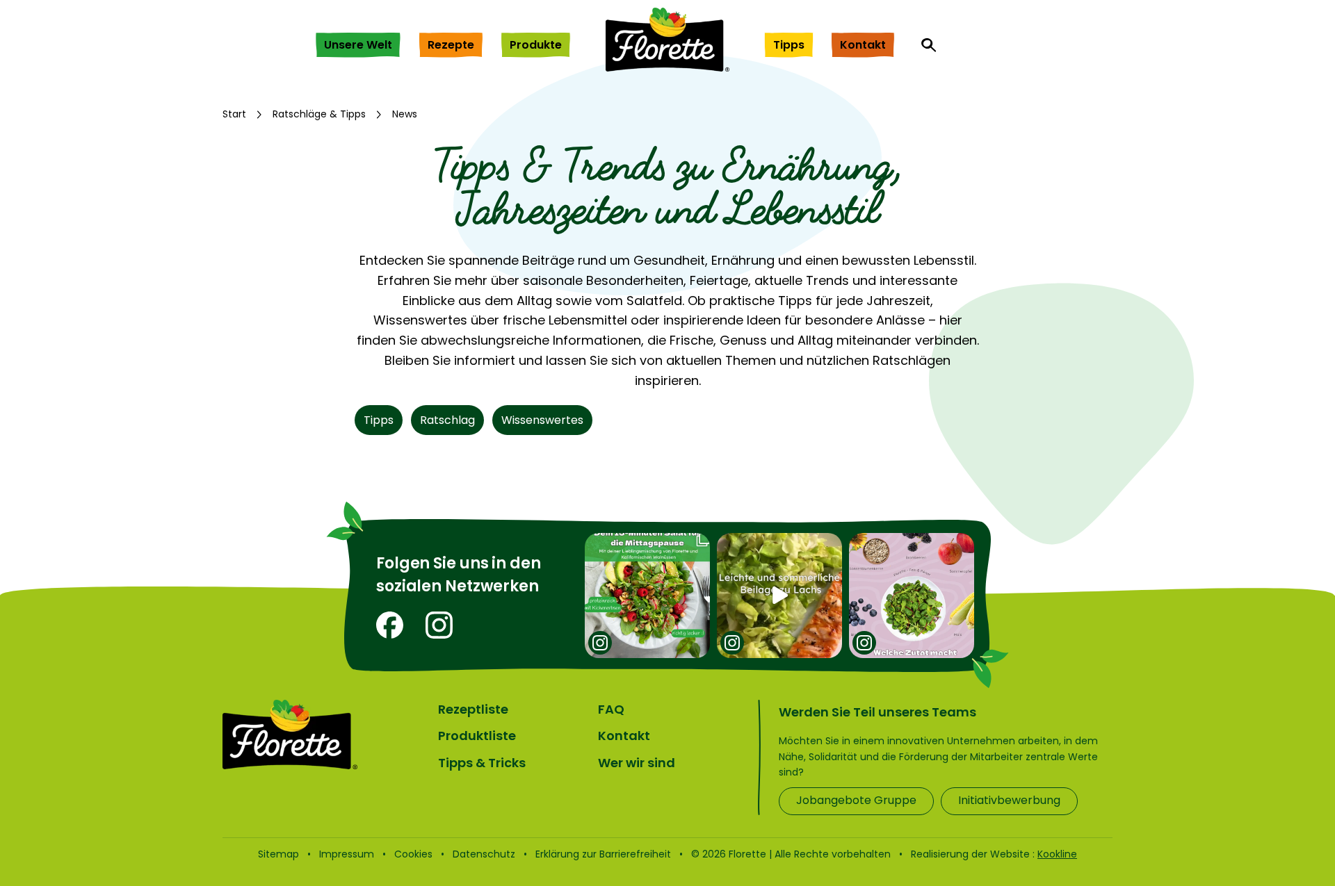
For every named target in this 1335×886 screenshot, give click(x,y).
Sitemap (278, 854)
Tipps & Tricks (482, 762)
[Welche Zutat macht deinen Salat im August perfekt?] (911, 595)
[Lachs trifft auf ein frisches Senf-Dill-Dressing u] (779, 595)
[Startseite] (667, 40)
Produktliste (477, 735)
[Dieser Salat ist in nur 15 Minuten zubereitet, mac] (647, 595)
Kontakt (863, 45)
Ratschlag (447, 420)
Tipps (788, 45)
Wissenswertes (542, 420)
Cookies (413, 854)
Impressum (346, 854)
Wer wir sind (636, 762)
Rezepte (451, 45)
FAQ (611, 709)
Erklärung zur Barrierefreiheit (603, 854)
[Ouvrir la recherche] (929, 45)
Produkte (536, 45)
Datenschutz (484, 854)
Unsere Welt (358, 45)
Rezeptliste (473, 709)
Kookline (1057, 854)
